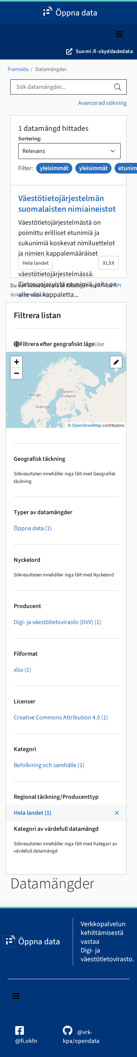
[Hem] (68, 13)
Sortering (29, 139)
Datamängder (51, 69)
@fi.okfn (26, 1041)
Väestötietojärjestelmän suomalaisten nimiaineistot (67, 203)
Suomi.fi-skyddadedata (104, 51)
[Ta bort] (43, 177)
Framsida (18, 69)
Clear (99, 344)
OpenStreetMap (86, 425)
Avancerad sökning (102, 103)
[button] (16, 362)
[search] (117, 87)
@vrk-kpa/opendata (81, 1036)
